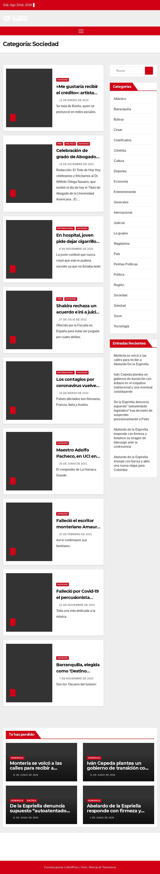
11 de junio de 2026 (25, 775)
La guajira (121, 233)
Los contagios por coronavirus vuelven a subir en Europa (77, 385)
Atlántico (120, 98)
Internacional (65, 228)
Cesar (118, 129)
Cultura (119, 161)
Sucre (118, 316)
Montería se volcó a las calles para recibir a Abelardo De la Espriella (131, 360)
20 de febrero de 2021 (75, 534)
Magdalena (122, 243)
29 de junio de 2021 (73, 463)
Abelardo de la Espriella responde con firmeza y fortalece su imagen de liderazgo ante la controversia (131, 438)
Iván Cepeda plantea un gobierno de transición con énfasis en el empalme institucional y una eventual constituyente (133, 383)
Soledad (120, 305)
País (59, 144)
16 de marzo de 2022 (74, 393)
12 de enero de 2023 (74, 100)
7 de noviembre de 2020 (76, 678)
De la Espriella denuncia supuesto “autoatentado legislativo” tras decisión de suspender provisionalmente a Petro (133, 410)
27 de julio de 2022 (73, 319)
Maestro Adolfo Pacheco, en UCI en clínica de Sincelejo (76, 456)
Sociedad (62, 80)
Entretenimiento (125, 192)
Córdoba (120, 150)
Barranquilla (122, 109)
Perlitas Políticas (126, 264)
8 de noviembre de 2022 (76, 249)
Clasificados (122, 140)
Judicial (119, 223)
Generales (121, 202)
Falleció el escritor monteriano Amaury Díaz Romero (77, 527)
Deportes (120, 171)
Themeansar (109, 867)
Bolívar (119, 119)
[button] (154, 30)
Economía (121, 181)
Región (119, 285)
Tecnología (121, 326)
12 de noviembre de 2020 (77, 605)
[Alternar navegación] (81, 31)
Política (70, 144)
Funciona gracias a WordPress (62, 867)
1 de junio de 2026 (102, 817)
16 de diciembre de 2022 (76, 164)
